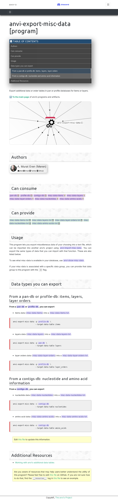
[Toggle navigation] (10, 12)
